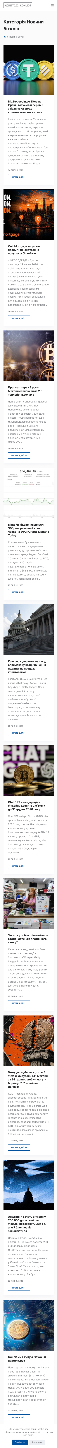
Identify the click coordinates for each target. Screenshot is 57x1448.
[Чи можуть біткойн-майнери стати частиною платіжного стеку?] (28, 903)
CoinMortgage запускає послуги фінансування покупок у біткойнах (24, 250)
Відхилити (37, 1442)
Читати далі (20, 177)
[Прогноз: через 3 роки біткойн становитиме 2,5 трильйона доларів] (28, 355)
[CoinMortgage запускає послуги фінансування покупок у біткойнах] (28, 214)
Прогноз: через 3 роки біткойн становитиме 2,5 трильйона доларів (25, 391)
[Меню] (52, 5)
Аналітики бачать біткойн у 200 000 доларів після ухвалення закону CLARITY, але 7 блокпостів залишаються (27, 1224)
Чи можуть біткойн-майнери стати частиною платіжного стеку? (28, 939)
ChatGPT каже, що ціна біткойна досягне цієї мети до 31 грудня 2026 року (26, 806)
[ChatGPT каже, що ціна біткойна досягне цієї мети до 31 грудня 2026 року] (28, 770)
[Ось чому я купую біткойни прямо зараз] (28, 1325)
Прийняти (20, 1442)
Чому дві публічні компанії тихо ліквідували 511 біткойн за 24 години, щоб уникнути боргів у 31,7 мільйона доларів (28, 1079)
